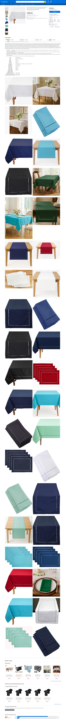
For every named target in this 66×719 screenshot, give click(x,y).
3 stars (16, 718)
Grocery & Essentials (15, 4)
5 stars (16, 716)
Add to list (52, 26)
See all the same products (57, 704)
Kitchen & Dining (13, 5)
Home (5, 5)
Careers (29, 4)
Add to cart (55, 11)
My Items (32, 4)
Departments (4, 4)
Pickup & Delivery (21, 4)
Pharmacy (26, 4)
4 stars (16, 717)
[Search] (45, 2)
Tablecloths (26, 41)
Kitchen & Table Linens (18, 5)
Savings (11, 4)
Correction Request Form (10, 709)
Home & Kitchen (9, 5)
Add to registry (58, 26)
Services (8, 4)
